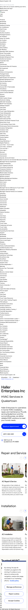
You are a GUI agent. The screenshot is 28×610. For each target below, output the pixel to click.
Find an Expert (4, 374)
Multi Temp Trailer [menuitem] (5, 117)
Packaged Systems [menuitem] (5, 34)
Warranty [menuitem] (2, 266)
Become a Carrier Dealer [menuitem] (6, 272)
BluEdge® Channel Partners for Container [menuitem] (11, 191)
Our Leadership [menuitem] (4, 333)
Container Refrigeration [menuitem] (6, 128)
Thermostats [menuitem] (3, 85)
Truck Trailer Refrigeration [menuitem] (7, 111)
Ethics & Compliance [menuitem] (5, 361)
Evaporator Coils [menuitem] (4, 60)
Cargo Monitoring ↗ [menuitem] (5, 141)
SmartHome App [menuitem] (4, 257)
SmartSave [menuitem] (3, 259)
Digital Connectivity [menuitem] (5, 163)
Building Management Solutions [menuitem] (8, 178)
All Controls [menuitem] (3, 83)
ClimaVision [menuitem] (3, 89)
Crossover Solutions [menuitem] (5, 55)
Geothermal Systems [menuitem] (5, 59)
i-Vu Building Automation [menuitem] (7, 90)
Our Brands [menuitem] (3, 335)
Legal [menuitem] (1, 287)
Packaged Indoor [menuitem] (4, 74)
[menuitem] (3, 21)
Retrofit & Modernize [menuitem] (5, 171)
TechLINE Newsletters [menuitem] (6, 311)
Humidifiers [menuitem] (3, 42)
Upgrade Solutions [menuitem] (5, 174)
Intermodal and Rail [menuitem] (5, 118)
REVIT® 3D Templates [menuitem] (6, 103)
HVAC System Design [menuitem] (6, 98)
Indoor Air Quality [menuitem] (5, 38)
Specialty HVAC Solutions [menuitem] (7, 51)
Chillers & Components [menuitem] (6, 72)
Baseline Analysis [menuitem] (5, 176)
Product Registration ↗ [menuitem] (6, 264)
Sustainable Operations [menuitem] (6, 348)
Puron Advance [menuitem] (4, 260)
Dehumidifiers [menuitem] (4, 47)
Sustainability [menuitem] (3, 229)
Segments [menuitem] (3, 219)
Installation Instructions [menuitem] (6, 303)
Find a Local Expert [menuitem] (5, 240)
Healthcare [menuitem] (3, 206)
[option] (12, 479)
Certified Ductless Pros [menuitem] (6, 247)
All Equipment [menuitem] (4, 68)
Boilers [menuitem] (2, 62)
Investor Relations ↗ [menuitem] (5, 358)
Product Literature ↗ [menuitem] (5, 305)
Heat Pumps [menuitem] (3, 29)
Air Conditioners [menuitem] (4, 27)
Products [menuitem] (2, 19)
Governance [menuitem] (3, 354)
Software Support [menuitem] (4, 105)
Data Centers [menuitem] (3, 204)
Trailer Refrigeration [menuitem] (5, 113)
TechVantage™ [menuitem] (4, 339)
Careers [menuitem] (2, 337)
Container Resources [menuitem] (5, 307)
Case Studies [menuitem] (3, 279)
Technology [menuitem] (3, 251)
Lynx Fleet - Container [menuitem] (6, 146)
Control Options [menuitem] (4, 137)
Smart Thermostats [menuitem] (5, 53)
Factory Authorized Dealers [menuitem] (7, 246)
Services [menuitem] (2, 152)
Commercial (3, 66)
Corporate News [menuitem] (4, 367)
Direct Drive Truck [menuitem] (5, 122)
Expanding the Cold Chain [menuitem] (7, 231)
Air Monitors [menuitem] (3, 49)
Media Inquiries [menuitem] (4, 373)
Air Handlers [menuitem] (3, 36)
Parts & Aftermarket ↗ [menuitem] (6, 81)
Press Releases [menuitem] (4, 369)
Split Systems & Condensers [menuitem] (8, 77)
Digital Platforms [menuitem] (4, 143)
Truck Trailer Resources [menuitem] (6, 298)
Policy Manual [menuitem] (4, 359)
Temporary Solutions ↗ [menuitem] (6, 169)
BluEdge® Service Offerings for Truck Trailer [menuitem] (12, 188)
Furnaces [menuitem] (2, 31)
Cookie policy (14, 581)
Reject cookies (14, 594)
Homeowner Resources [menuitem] (6, 238)
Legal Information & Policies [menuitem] (7, 289)
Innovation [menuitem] (3, 332)
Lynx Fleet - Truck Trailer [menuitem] (7, 144)
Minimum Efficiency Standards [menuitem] (8, 249)
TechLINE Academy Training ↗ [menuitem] (8, 309)
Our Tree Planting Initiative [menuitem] (7, 352)
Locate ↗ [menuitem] (2, 292)
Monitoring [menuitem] (3, 139)
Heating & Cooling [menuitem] (5, 25)
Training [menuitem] (2, 283)
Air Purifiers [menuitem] (3, 40)
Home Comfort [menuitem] (4, 199)
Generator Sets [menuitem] (4, 131)
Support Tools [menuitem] (4, 262)
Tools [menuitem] (1, 317)
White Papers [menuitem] (3, 281)
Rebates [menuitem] (2, 242)
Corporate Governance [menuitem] (6, 356)
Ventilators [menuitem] (3, 44)
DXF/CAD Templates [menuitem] (5, 102)
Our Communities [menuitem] (5, 350)
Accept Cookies (14, 601)
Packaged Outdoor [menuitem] (5, 75)
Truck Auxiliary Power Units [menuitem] (7, 124)
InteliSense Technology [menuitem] (6, 255)
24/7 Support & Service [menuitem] (6, 165)
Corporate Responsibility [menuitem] (6, 341)
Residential (3, 23)
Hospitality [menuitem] (3, 210)
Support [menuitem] (2, 232)
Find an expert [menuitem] (4, 290)
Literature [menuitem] (2, 277)
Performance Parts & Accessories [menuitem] (9, 126)
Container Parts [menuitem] (4, 135)
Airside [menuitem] (2, 70)
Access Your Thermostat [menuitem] (6, 268)
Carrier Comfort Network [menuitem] (6, 92)
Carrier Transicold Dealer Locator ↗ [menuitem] (9, 318)
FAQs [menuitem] (1, 270)
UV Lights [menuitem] (2, 46)
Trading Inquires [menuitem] (4, 313)
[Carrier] (14, 13)
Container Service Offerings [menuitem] (7, 189)
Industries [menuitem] (2, 193)
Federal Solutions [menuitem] (4, 212)
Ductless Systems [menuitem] (5, 33)
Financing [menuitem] (2, 244)
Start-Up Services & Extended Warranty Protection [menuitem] (13, 159)
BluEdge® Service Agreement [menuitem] (8, 161)
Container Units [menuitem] (4, 130)
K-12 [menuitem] (1, 214)
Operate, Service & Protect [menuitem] (7, 158)
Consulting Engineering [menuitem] (6, 167)
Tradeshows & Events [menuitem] (6, 225)
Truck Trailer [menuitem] (3, 223)
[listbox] (14, 479)
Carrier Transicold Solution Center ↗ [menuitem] (10, 320)
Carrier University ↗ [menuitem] (5, 285)
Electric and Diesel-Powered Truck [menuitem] (9, 120)
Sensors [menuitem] (2, 94)
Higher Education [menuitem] (4, 208)
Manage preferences (14, 587)
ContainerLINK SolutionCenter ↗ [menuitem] (9, 322)
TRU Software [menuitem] (4, 302)
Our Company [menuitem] (3, 330)
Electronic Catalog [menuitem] (5, 100)
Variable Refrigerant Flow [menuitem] (7, 57)
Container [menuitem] (2, 221)
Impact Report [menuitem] (4, 343)
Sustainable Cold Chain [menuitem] (6, 346)
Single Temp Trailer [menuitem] (5, 115)
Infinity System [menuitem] (4, 253)
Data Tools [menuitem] (3, 133)
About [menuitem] (1, 324)
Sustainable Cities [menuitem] (5, 345)
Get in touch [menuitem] (3, 182)
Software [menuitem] (2, 96)
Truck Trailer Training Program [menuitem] (8, 300)
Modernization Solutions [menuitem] (6, 173)
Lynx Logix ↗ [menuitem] (3, 150)
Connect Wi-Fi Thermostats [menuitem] (7, 87)
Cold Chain (3, 109)
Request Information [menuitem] (5, 180)
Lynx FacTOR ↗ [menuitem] (4, 148)
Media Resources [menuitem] (4, 371)
